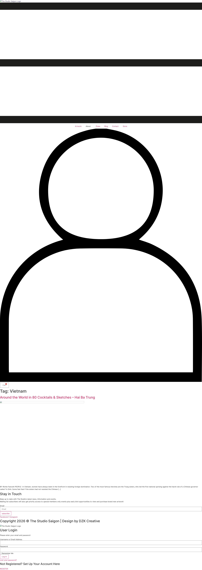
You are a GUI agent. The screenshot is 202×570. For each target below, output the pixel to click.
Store (125, 126)
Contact (115, 126)
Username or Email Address (11, 539)
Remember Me (7, 553)
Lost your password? (8, 560)
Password (4, 546)
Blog (106, 126)
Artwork (78, 126)
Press (98, 126)
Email (2, 506)
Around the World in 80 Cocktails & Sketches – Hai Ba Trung (47, 397)
